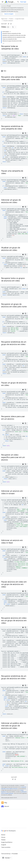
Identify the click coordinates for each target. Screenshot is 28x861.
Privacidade (15, 853)
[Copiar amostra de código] (25, 53)
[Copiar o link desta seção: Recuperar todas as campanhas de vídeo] (20, 49)
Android (3, 834)
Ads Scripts (15, 2)
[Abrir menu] (2, 2)
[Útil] (8, 24)
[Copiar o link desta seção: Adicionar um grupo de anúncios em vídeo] (18, 203)
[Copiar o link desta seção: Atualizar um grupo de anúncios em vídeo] (18, 250)
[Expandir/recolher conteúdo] (10, 32)
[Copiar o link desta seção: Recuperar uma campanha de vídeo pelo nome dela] (21, 80)
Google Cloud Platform (6, 842)
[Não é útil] (11, 24)
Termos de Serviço (5, 853)
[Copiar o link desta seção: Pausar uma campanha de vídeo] (7, 173)
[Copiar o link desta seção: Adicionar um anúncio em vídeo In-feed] (14, 543)
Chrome (3, 837)
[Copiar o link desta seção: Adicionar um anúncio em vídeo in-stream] (16, 494)
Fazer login (23, 1)
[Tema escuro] (23, 53)
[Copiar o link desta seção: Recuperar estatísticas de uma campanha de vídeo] (23, 129)
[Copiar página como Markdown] (13, 27)
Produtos (11, 18)
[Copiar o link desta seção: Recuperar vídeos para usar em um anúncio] (15, 419)
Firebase (3, 839)
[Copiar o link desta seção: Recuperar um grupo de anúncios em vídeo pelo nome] (2, 309)
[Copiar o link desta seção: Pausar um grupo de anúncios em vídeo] (10, 385)
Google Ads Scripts (19, 18)
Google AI (3, 844)
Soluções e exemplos (8, 20)
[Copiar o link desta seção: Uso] (7, 71)
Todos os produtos (5, 847)
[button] (14, 71)
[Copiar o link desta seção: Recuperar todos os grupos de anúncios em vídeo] (21, 281)
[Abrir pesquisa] (18, 2)
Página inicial (4, 18)
